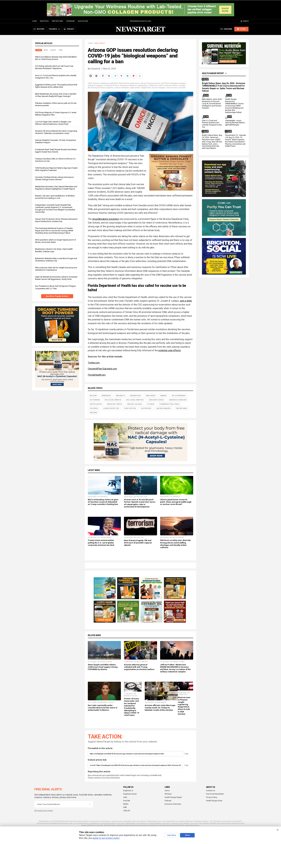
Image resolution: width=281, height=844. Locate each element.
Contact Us (210, 791)
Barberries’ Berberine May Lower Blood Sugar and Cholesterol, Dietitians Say (56, 259)
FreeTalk (126, 801)
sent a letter (186, 300)
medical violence (171, 85)
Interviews (70, 21)
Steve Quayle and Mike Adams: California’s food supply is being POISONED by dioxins (103, 667)
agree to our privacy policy (106, 838)
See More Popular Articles (57, 296)
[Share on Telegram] (115, 76)
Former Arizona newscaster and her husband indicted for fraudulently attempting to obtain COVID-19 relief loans (131, 707)
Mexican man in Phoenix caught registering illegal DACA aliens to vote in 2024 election (184, 705)
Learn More (171, 835)
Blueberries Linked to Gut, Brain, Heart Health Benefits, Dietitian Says (54, 250)
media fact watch (156, 85)
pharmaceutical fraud (96, 88)
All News (168, 794)
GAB (125, 807)
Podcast (168, 801)
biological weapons (95, 85)
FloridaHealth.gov (97, 374)
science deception (121, 88)
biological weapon (178, 83)
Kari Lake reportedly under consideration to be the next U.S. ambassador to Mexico (103, 707)
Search (246, 21)
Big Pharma (165, 83)
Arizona (96, 83)
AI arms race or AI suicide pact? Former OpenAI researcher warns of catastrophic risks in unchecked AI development (139, 503)
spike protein (135, 88)
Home (34, 21)
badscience (135, 83)
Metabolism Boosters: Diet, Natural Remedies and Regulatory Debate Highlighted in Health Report (56, 187)
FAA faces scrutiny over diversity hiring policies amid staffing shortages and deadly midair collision (175, 543)
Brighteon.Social (130, 794)
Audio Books (83, 21)
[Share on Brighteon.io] (97, 76)
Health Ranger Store (214, 801)
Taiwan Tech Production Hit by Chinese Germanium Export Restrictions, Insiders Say (56, 220)
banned (144, 83)
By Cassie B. (94, 68)
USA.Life (126, 811)
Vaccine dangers (159, 88)
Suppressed (146, 88)
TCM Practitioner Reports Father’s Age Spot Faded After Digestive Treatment (56, 169)
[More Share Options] (140, 76)
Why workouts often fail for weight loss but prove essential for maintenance (56, 269)
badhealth (114, 83)
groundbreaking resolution (105, 219)
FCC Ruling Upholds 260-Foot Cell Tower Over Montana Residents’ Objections (54, 67)
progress (109, 88)
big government (154, 83)
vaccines (182, 88)
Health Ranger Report (213, 73)
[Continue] (89, 804)
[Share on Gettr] (134, 76)
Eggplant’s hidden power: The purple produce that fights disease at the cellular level (56, 86)
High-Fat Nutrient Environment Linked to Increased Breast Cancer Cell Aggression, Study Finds (56, 278)
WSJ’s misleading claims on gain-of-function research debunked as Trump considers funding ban (103, 501)
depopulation (143, 85)
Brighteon (44, 21)
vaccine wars (171, 88)
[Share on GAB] (128, 76)
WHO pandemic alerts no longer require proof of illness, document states (55, 241)
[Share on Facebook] (103, 76)
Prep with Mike (57, 21)
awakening (104, 83)
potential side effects (170, 350)
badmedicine (124, 83)
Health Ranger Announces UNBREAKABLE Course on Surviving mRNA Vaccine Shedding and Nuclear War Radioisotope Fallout (234, 105)
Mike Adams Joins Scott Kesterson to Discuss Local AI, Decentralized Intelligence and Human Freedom (212, 103)
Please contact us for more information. (104, 778)
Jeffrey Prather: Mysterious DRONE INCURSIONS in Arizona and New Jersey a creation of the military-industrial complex (175, 668)
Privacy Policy (211, 797)
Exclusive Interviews (173, 804)
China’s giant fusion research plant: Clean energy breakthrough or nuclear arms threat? (175, 501)
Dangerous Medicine (128, 85)
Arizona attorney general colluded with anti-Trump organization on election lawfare (139, 667)
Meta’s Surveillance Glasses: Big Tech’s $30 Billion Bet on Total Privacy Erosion (56, 58)
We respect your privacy (43, 811)
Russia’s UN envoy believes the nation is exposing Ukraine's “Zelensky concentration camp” (56, 132)
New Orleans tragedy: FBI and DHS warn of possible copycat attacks (138, 542)
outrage (182, 85)
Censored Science (111, 85)
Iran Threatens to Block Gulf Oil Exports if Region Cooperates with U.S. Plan (55, 287)
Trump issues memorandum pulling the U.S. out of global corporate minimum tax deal (101, 542)
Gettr (125, 797)
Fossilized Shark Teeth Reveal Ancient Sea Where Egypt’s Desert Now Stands (56, 150)
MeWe (125, 804)
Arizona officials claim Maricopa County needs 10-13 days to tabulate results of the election (160, 707)
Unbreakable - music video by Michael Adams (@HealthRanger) (235, 123)
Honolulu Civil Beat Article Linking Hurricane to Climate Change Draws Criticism (54, 178)
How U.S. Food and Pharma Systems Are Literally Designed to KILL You (212, 124)
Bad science (100, 43)
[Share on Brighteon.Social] (91, 76)
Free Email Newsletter (215, 794)
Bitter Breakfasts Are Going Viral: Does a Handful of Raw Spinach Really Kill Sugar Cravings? (55, 95)
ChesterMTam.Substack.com (102, 368)
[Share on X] (109, 76)
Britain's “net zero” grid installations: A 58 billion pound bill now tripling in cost (55, 197)
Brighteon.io (128, 791)
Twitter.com (94, 362)
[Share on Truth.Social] (122, 76)
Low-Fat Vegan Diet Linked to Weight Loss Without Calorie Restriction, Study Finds (53, 123)
